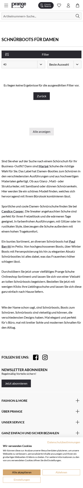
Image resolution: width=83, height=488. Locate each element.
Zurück (41, 96)
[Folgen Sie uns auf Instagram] (43, 357)
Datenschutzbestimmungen (63, 442)
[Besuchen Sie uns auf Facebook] (33, 357)
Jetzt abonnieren (16, 383)
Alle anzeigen (41, 131)
